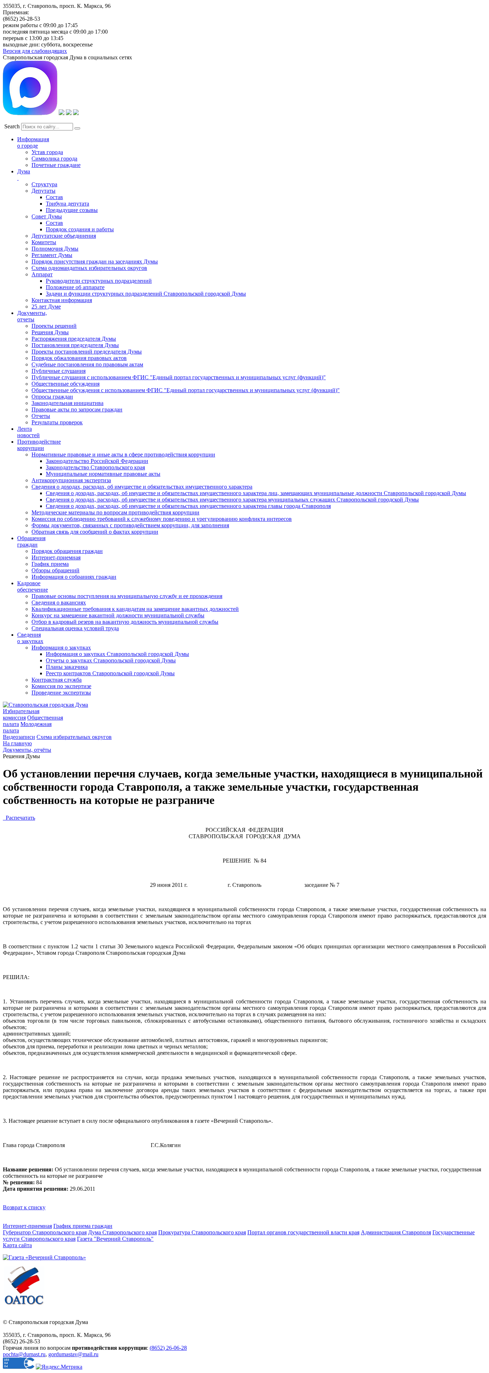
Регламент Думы (52, 255)
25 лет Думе (46, 306)
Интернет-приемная (56, 557)
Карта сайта (17, 1245)
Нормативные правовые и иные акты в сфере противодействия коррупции (123, 454)
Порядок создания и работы (80, 229)
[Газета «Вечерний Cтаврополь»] (44, 1257)
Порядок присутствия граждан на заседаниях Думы (95, 261)
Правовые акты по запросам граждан (77, 409)
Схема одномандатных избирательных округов (89, 268)
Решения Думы (50, 332)
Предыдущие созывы (72, 210)
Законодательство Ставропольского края (95, 467)
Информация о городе (33, 142)
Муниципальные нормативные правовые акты (103, 474)
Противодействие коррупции (39, 445)
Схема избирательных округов (74, 737)
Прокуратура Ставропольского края (202, 1232)
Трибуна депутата (67, 204)
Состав (54, 197)
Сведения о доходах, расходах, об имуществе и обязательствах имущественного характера (142, 487)
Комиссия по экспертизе (61, 686)
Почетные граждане (56, 165)
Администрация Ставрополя (396, 1232)
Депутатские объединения (64, 236)
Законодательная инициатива (67, 403)
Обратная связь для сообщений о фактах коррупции (95, 532)
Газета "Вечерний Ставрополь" (115, 1239)
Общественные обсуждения (66, 384)
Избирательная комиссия (21, 714)
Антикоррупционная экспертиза (71, 480)
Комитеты (44, 242)
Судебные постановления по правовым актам (87, 364)
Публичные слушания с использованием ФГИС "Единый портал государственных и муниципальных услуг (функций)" (179, 377)
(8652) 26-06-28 (168, 1348)
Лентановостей (28, 432)
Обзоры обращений (55, 570)
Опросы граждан (52, 397)
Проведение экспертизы (61, 693)
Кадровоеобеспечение (32, 586)
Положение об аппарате (75, 287)
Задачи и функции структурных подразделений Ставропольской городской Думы (146, 294)
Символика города (54, 158)
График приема (50, 564)
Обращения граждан (31, 541)
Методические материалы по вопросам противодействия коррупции (115, 512)
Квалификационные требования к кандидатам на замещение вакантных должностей (135, 609)
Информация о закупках (61, 647)
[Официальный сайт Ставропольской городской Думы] (45, 705)
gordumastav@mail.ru (73, 1354)
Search (12, 126)
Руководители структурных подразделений (99, 281)
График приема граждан (82, 1226)
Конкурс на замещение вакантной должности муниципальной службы (118, 615)
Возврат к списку (24, 1207)
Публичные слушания (59, 371)
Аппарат (42, 274)
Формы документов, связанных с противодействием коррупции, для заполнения (130, 525)
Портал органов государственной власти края (303, 1232)
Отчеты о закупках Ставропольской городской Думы (111, 660)
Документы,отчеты (32, 316)
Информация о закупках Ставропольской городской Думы (117, 654)
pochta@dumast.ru (24, 1354)
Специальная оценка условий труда (75, 628)
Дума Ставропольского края (122, 1232)
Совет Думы (47, 216)
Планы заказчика (67, 667)
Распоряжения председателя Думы (74, 339)
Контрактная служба (57, 680)
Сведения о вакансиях (59, 602)
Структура (44, 184)
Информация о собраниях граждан (74, 577)
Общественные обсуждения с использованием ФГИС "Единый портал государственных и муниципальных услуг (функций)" (186, 390)
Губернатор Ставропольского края (45, 1232)
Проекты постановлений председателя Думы (87, 352)
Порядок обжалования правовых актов (79, 358)
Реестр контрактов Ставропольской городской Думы (110, 673)
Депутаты (43, 191)
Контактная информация (62, 300)
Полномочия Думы (55, 249)
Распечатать (19, 818)
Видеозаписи (19, 737)
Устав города (47, 152)
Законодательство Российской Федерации (97, 461)
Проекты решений (54, 326)
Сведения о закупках (30, 638)
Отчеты (41, 416)
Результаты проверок (57, 422)
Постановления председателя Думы (75, 345)
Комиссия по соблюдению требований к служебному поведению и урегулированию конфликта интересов (162, 519)
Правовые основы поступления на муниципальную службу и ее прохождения (127, 596)
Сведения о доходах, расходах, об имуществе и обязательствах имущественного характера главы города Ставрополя (188, 506)
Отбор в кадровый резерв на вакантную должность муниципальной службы (125, 622)
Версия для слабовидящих (35, 51)
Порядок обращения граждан (67, 551)
